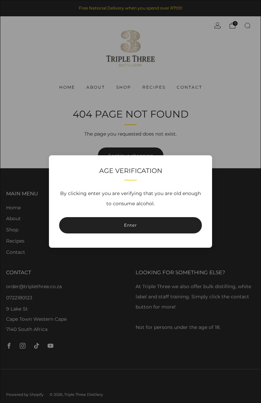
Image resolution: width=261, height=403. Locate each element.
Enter (130, 225)
